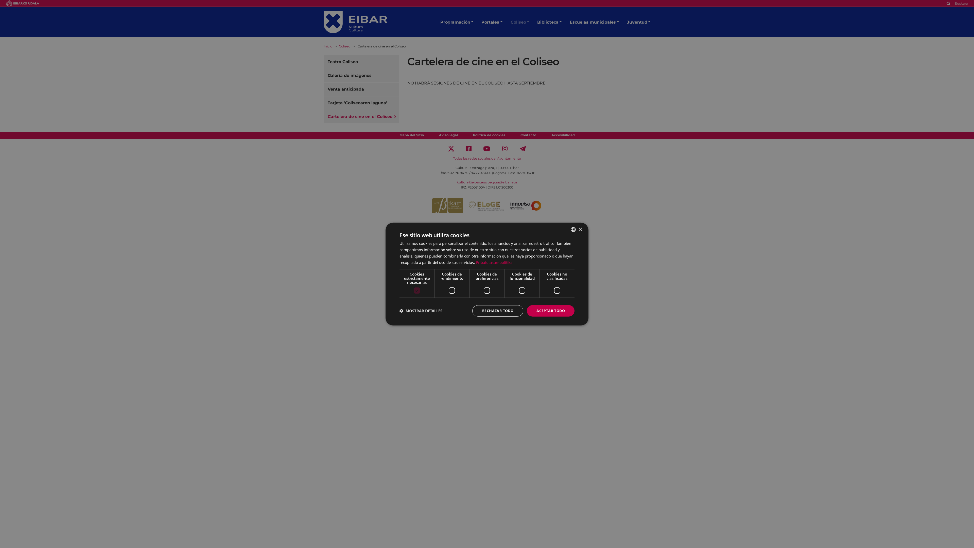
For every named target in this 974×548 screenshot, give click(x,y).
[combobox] (573, 229)
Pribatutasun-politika (494, 262)
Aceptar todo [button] (550, 310)
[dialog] (487, 274)
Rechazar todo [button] (497, 310)
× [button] (580, 229)
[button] (420, 311)
